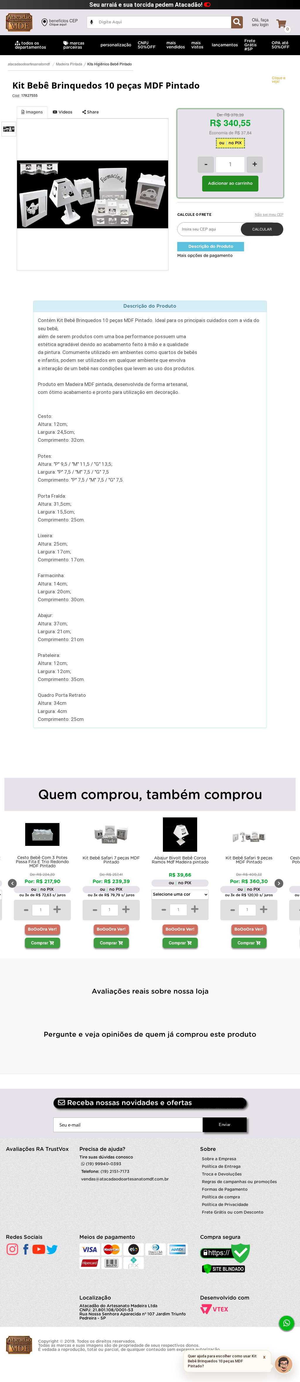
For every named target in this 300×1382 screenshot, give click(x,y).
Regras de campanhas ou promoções (239, 1182)
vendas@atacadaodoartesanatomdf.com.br (125, 1179)
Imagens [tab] (34, 112)
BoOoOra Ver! (42, 929)
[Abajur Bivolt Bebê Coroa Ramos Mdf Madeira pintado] (111, 836)
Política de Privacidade (225, 1205)
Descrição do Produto (210, 247)
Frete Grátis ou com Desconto (232, 1212)
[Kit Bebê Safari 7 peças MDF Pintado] (42, 836)
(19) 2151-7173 (114, 1172)
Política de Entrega (221, 1167)
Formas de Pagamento (225, 1190)
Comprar (40, 943)
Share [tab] (92, 112)
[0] (281, 23)
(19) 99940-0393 (103, 1164)
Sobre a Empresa (219, 1159)
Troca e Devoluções (222, 1174)
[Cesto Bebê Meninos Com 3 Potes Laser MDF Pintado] (248, 836)
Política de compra (221, 1197)
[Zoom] (8, 129)
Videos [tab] (64, 112)
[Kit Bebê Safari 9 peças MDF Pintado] (180, 836)
